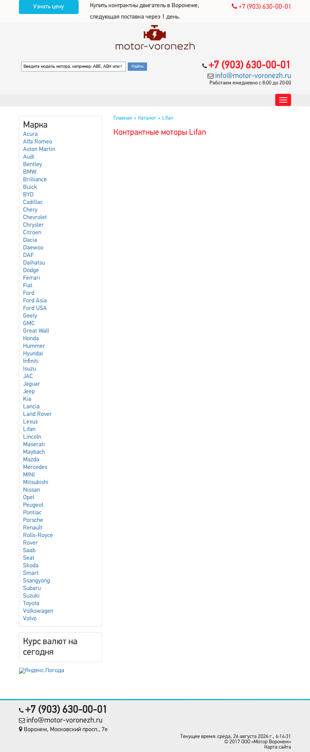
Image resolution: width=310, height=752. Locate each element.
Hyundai (33, 354)
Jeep (29, 392)
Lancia (31, 407)
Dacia (30, 240)
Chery (30, 210)
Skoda (31, 566)
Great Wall (36, 331)
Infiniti (31, 361)
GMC (29, 324)
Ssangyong (36, 581)
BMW (29, 172)
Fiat (28, 286)
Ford (28, 293)
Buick (30, 187)
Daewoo (33, 248)
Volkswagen (38, 611)
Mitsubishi (35, 483)
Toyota (31, 604)
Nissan (31, 490)
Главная (122, 118)
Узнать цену (48, 7)
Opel (28, 498)
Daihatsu (34, 263)
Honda (31, 339)
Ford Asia (35, 301)
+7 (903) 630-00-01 (264, 7)
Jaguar (31, 384)
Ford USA (35, 308)
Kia (27, 399)
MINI (29, 475)
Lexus (30, 422)
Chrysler (33, 225)
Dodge (31, 271)
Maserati (34, 445)
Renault (32, 528)
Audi (28, 157)
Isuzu (29, 369)
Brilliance (35, 180)
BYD (28, 195)
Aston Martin (39, 149)
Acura (30, 134)
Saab (29, 551)
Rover (30, 543)
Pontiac (32, 513)
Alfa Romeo (37, 142)
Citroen (32, 233)
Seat (28, 558)
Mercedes (35, 467)
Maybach (34, 452)
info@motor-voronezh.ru (253, 76)
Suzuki (31, 596)
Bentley (32, 165)
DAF (28, 255)
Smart (31, 573)
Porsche (33, 520)
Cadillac (33, 202)
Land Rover (37, 414)
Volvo (30, 619)
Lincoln (32, 437)
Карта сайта (277, 747)
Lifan (29, 430)
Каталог (147, 118)
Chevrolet (35, 218)
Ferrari (31, 278)
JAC (28, 377)
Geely (30, 316)
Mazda (31, 460)
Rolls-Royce (38, 535)
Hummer (34, 346)
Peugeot (33, 505)
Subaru (32, 588)
